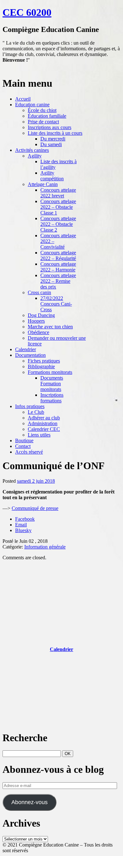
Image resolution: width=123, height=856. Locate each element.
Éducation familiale (47, 116)
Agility (35, 155)
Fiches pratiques (44, 360)
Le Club (36, 412)
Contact (23, 446)
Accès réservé (29, 452)
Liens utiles (39, 434)
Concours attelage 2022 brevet (58, 192)
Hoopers (36, 321)
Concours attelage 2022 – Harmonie (58, 266)
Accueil (23, 99)
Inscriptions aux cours (49, 127)
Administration (42, 423)
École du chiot (42, 110)
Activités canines (32, 150)
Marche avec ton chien (50, 326)
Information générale (45, 546)
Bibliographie (41, 366)
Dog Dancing (41, 315)
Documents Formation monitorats (51, 383)
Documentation (30, 355)
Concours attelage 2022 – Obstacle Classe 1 (58, 207)
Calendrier (25, 349)
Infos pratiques (29, 406)
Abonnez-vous (29, 802)
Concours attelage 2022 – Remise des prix (58, 281)
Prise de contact (43, 121)
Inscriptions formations (51, 397)
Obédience (38, 332)
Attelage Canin (43, 184)
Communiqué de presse (35, 508)
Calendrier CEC (44, 429)
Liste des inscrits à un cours (55, 133)
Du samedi (51, 144)
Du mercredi (52, 138)
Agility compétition (52, 175)
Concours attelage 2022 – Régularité (58, 255)
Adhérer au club (44, 417)
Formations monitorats (50, 372)
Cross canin (39, 292)
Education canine (32, 104)
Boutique (24, 440)
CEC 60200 (27, 12)
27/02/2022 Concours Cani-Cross (56, 303)
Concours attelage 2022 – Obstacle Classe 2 (58, 224)
